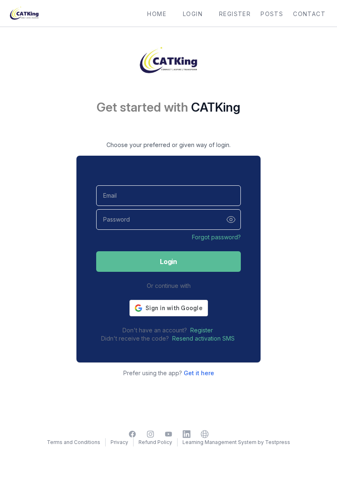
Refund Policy (155, 442)
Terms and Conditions (73, 442)
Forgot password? (216, 237)
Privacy (119, 442)
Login (168, 261)
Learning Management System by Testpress (236, 442)
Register (201, 330)
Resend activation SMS (203, 338)
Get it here (199, 372)
